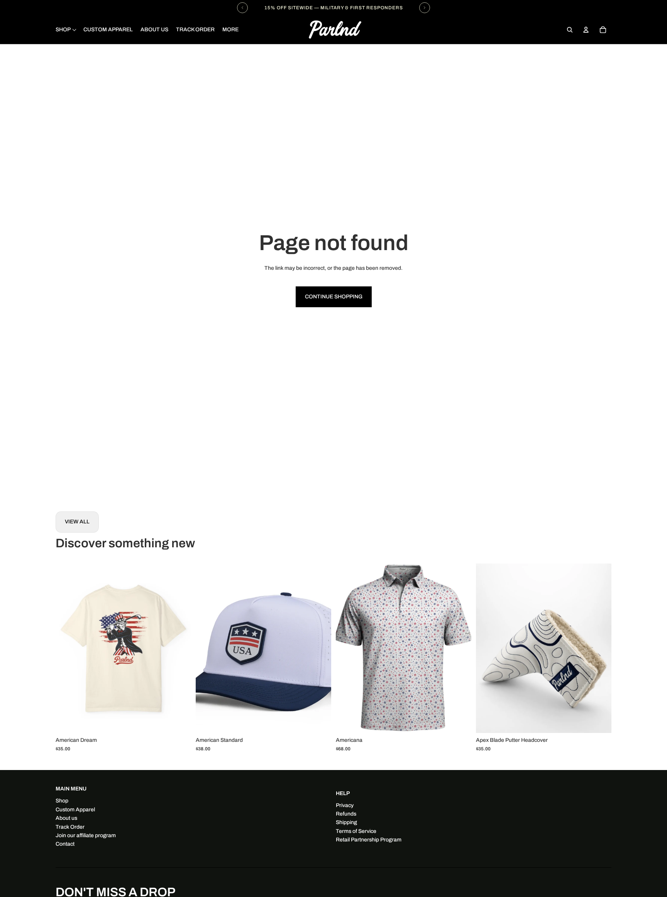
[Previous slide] (67, 648)
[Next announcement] (424, 7)
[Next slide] (179, 648)
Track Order (70, 827)
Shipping (346, 822)
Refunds (346, 814)
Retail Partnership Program (368, 840)
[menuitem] (230, 29)
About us (66, 818)
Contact (65, 844)
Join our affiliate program (86, 835)
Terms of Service (356, 831)
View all (77, 522)
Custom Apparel (75, 809)
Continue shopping (333, 297)
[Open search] (569, 29)
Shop (62, 801)
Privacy (345, 805)
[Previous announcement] (242, 7)
